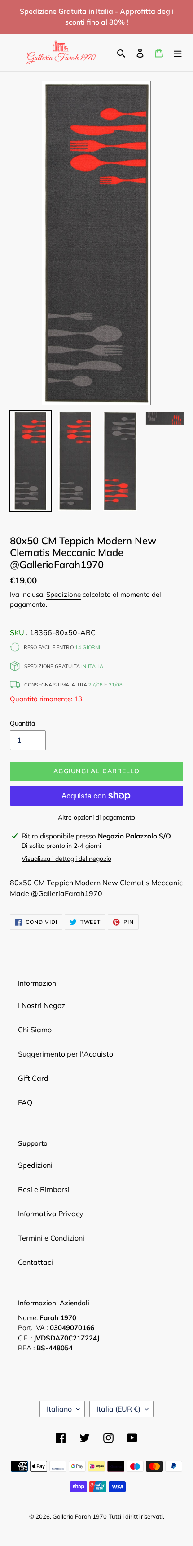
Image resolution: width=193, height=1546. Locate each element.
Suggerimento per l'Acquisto (65, 1053)
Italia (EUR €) (118, 1408)
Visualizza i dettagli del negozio (66, 859)
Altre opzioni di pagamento (96, 817)
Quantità (22, 723)
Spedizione (63, 594)
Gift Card (33, 1078)
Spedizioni (35, 1165)
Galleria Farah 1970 (80, 1516)
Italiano (59, 1408)
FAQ (25, 1102)
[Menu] (177, 52)
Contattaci (35, 1262)
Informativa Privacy (50, 1213)
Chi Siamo (35, 1029)
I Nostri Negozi (42, 1005)
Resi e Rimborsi (44, 1189)
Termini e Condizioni (51, 1237)
